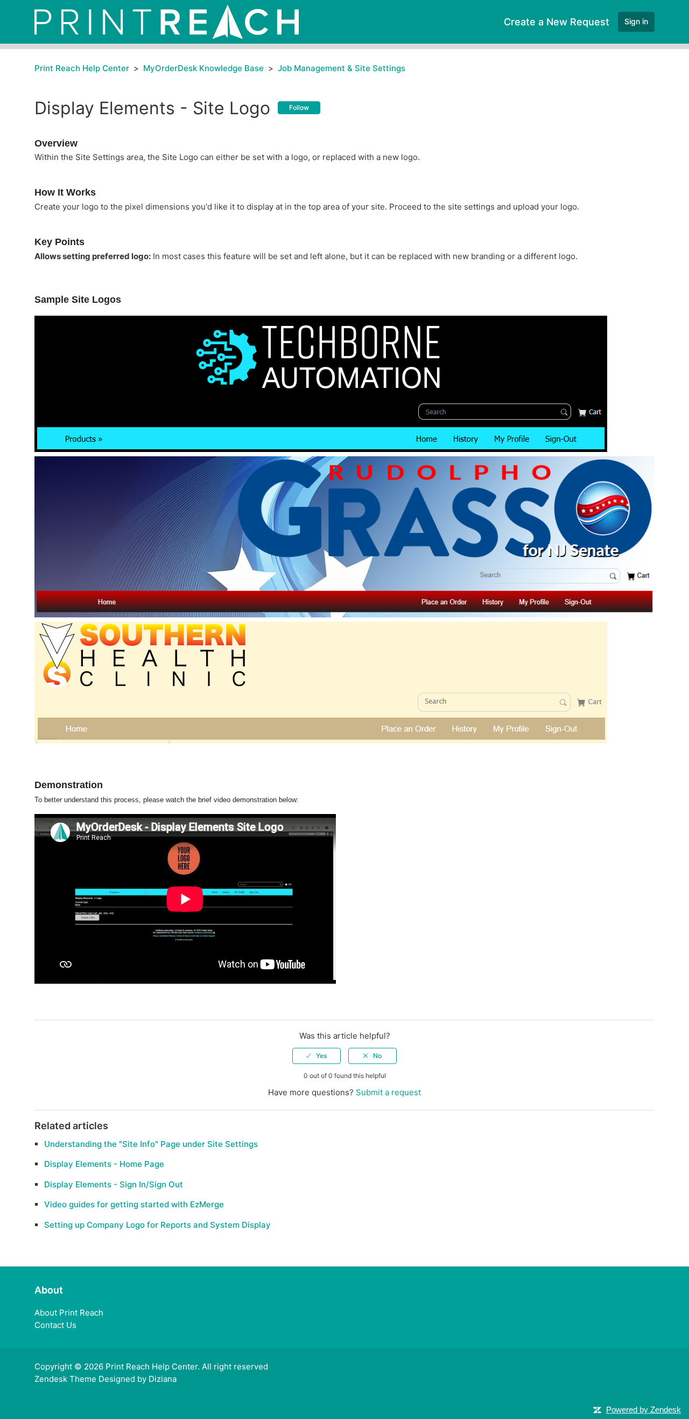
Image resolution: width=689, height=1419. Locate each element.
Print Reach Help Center (81, 68)
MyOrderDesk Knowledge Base (203, 68)
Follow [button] (299, 107)
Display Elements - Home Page (104, 1164)
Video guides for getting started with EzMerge (134, 1204)
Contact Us (55, 1325)
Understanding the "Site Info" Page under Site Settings (151, 1144)
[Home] (166, 21)
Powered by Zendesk (643, 1409)
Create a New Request (556, 21)
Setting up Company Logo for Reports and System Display (157, 1225)
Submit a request (388, 1092)
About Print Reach (68, 1312)
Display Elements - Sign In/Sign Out (113, 1184)
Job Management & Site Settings (341, 68)
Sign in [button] (636, 21)
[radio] (316, 1056)
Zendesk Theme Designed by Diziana (105, 1379)
